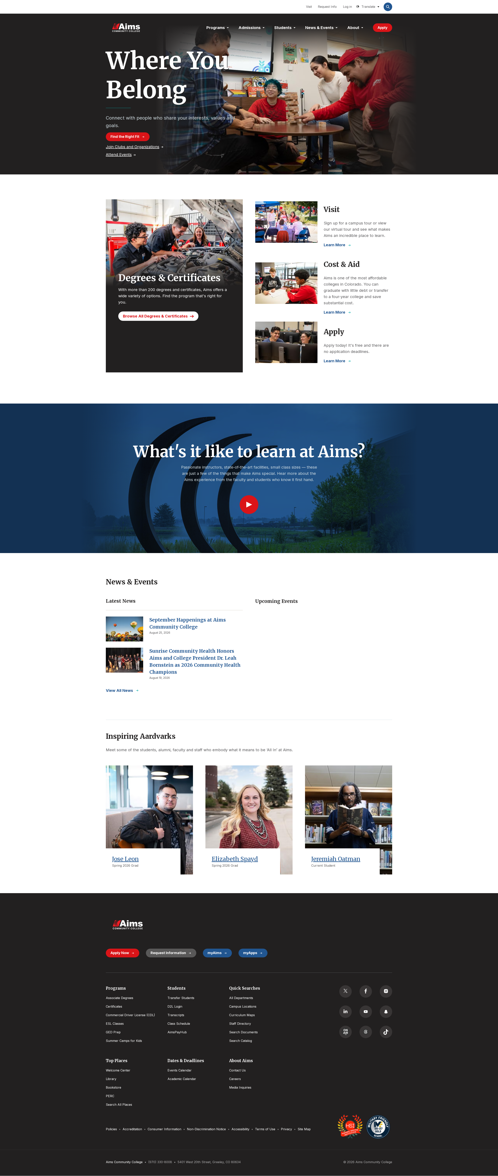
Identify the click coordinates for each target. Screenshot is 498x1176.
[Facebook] (365, 991)
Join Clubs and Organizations (132, 146)
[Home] (126, 28)
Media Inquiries (240, 1087)
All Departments (241, 998)
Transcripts (175, 1015)
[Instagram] (386, 991)
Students (283, 27)
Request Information (168, 953)
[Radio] (345, 1032)
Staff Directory (240, 1024)
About (353, 27)
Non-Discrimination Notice (206, 1129)
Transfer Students (180, 998)
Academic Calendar (181, 1079)
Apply (383, 28)
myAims (215, 953)
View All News (119, 690)
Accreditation (132, 1129)
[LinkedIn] (345, 1011)
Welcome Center (118, 1070)
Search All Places (119, 1105)
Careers (235, 1079)
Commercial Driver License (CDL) (130, 1015)
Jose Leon (125, 859)
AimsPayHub (177, 1032)
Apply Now (119, 953)
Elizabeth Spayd (235, 859)
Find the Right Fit (124, 137)
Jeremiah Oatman (335, 859)
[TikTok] (386, 1032)
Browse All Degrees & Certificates (155, 316)
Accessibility (240, 1129)
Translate (368, 7)
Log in (347, 7)
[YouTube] (365, 1011)
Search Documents (243, 1032)
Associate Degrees (119, 998)
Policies (111, 1129)
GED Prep (113, 1032)
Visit (309, 7)
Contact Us (237, 1070)
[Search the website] (388, 7)
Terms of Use (265, 1129)
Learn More (334, 245)
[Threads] (365, 1032)
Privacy (286, 1129)
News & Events (319, 27)
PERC (110, 1096)
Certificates (114, 1006)
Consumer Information (164, 1129)
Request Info (327, 7)
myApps (250, 953)
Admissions (249, 27)
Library (111, 1079)
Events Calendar (179, 1070)
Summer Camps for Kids (124, 1041)
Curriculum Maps (242, 1015)
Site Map (304, 1129)
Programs (215, 27)
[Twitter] (345, 991)
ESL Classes (115, 1024)
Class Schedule (178, 1024)
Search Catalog (240, 1041)
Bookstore (113, 1087)
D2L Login (174, 1006)
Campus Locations (242, 1006)
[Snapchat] (386, 1011)
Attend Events (119, 154)
